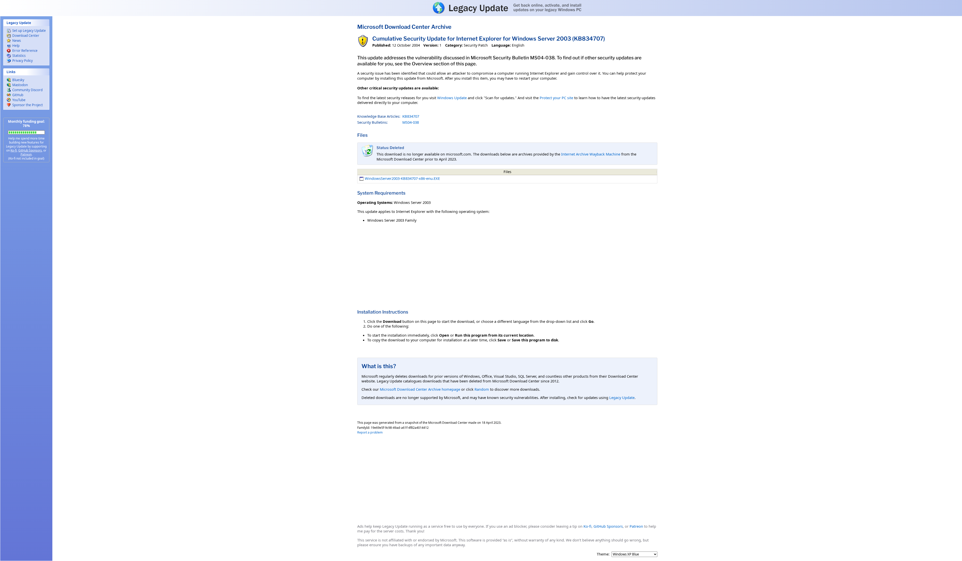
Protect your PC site (556, 97)
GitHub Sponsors (30, 150)
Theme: (603, 554)
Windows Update (452, 97)
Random (481, 389)
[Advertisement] (26, 245)
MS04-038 (410, 122)
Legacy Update (622, 397)
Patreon (26, 154)
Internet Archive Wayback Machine (590, 154)
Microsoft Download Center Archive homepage (420, 389)
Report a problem (370, 432)
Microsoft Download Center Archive (404, 27)
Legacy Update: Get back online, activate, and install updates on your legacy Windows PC (481, 8)
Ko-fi (14, 150)
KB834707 (410, 116)
